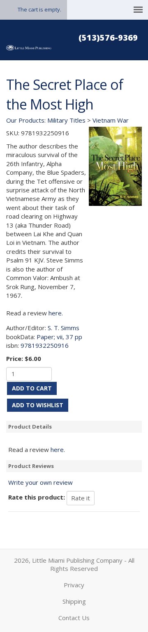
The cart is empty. (39, 9)
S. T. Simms (63, 328)
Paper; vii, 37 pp (59, 337)
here (55, 313)
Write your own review (40, 482)
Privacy (74, 585)
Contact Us (74, 618)
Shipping (74, 601)
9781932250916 (45, 345)
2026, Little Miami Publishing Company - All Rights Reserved (74, 564)
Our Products (25, 120)
